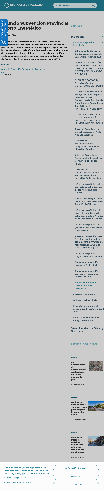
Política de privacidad (16, 477)
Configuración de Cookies (75, 468)
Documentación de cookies (19, 482)
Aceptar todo (76, 485)
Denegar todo (76, 476)
